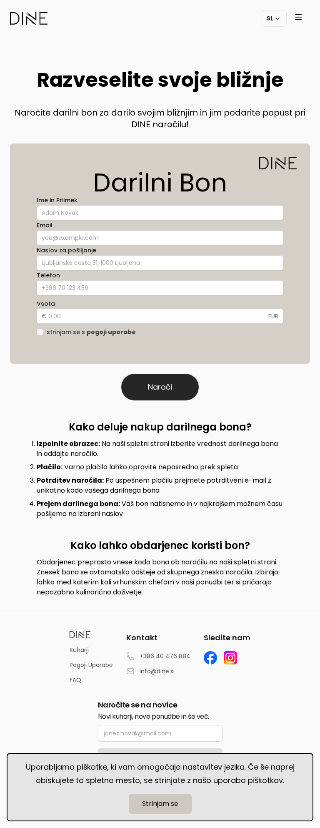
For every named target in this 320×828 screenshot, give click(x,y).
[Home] (29, 18)
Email (44, 225)
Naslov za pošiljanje (66, 250)
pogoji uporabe (111, 332)
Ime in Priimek (57, 200)
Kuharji (79, 650)
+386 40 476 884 (165, 656)
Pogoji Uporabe (91, 665)
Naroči (160, 387)
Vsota (46, 303)
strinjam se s (91, 332)
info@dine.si (157, 671)
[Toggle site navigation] (298, 17)
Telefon (48, 275)
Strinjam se (160, 803)
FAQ (75, 680)
